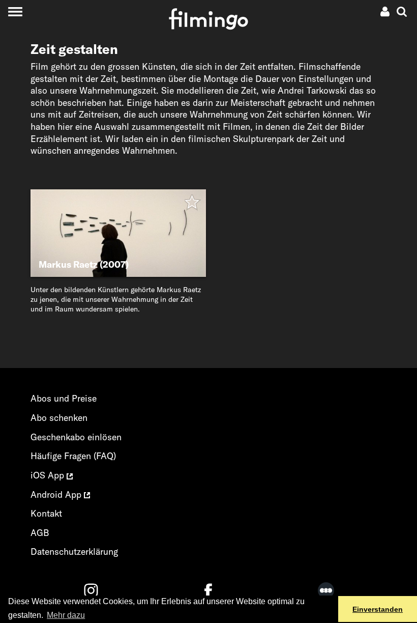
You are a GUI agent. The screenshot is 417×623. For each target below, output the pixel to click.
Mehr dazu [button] (66, 615)
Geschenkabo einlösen (76, 437)
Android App (57, 494)
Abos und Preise (64, 398)
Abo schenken (59, 417)
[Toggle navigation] (15, 11)
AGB (40, 533)
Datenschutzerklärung (74, 551)
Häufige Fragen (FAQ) (73, 456)
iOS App (49, 475)
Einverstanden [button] (377, 609)
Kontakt (46, 513)
